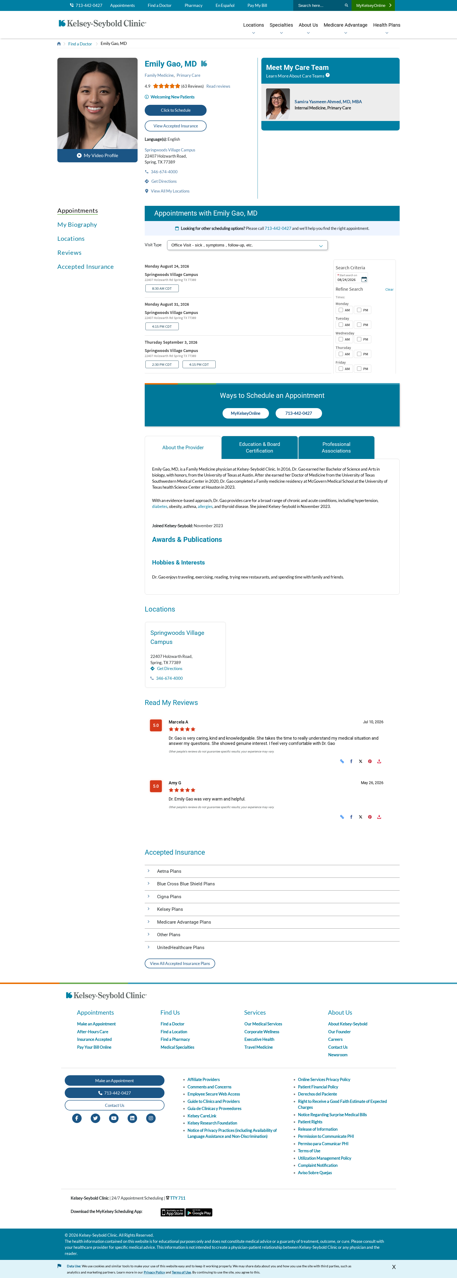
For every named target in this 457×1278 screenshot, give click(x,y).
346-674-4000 (164, 171)
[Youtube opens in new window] (114, 1117)
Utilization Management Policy (324, 1158)
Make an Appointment (96, 1023)
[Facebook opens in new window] (77, 1117)
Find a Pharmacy (175, 1039)
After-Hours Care (92, 1031)
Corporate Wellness (261, 1031)
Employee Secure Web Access (214, 1093)
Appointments (122, 5)
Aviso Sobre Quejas (315, 1172)
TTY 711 (177, 1198)
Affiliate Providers (204, 1079)
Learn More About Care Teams (295, 75)
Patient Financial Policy (318, 1086)
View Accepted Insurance (176, 125)
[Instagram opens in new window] (151, 1117)
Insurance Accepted (94, 1039)
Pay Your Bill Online (94, 1047)
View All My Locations (169, 190)
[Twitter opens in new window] (95, 1117)
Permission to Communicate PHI (326, 1136)
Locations (71, 238)
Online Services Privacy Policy (324, 1079)
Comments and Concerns (209, 1086)
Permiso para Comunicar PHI (323, 1143)
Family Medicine (159, 75)
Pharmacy (194, 5)
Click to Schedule (176, 110)
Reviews (69, 252)
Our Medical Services (263, 1023)
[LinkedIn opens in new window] (132, 1117)
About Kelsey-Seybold (348, 1023)
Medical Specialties (177, 1047)
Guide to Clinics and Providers (214, 1101)
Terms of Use (309, 1150)
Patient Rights (310, 1121)
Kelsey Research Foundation (212, 1122)
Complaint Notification (318, 1165)
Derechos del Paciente (317, 1093)
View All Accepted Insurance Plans (180, 963)
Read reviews (218, 86)
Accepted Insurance (85, 266)
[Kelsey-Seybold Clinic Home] (105, 25)
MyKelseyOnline (370, 5)
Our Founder (339, 1031)
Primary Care (188, 75)
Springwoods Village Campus (170, 149)
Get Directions (164, 181)
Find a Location (174, 1031)
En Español (225, 5)
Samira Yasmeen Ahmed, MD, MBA (328, 101)
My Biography (77, 224)
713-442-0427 (88, 5)
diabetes (159, 506)
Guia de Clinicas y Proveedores (214, 1108)
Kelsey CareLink (202, 1115)
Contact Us (338, 1047)
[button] (97, 110)
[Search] (346, 5)
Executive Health (259, 1039)
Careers (335, 1039)
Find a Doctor (160, 5)
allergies (205, 506)
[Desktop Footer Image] (106, 996)
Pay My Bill (257, 5)
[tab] (183, 447)
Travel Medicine (258, 1047)
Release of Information (318, 1129)
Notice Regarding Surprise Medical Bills (332, 1114)
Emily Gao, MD (114, 43)
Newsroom (338, 1054)
